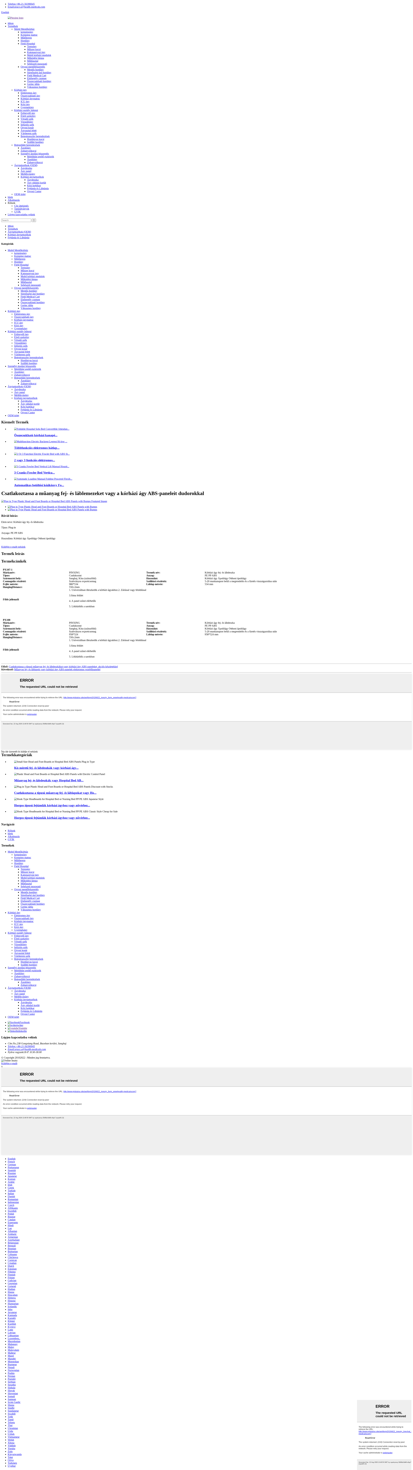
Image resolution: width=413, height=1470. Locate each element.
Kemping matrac (29, 34)
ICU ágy (25, 101)
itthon (11, 23)
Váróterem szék (29, 133)
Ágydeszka (26, 168)
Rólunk (11, 830)
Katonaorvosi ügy (36, 52)
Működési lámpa (35, 58)
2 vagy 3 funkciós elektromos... (34, 460)
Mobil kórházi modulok (39, 55)
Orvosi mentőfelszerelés (33, 66)
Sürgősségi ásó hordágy (39, 72)
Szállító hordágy (35, 142)
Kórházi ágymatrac (30, 98)
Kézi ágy (25, 104)
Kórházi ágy (20, 90)
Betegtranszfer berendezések (35, 136)
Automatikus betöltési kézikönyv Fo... (39, 485)
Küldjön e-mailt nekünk (13, 546)
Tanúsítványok (21, 208)
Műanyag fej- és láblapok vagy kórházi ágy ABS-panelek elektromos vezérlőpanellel (57, 669)
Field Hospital (28, 43)
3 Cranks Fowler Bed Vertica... (34, 472)
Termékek (13, 26)
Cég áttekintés (21, 205)
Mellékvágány (28, 174)
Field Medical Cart (36, 75)
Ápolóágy (26, 148)
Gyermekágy (27, 107)
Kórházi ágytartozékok (32, 176)
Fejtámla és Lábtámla (38, 188)
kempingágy (27, 32)
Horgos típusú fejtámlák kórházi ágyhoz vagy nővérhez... (52, 805)
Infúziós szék (27, 124)
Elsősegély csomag (36, 78)
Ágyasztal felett (28, 130)
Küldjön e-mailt (9, 1063)
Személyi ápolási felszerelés (35, 153)
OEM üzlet (19, 194)
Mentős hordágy (35, 69)
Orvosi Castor (34, 191)
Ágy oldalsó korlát (36, 182)
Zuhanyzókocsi (28, 150)
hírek (10, 197)
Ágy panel (26, 171)
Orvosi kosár (27, 127)
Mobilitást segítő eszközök (40, 156)
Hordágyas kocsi (35, 139)
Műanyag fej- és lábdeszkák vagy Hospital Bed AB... (49, 780)
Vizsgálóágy (27, 121)
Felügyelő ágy (28, 113)
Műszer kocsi (34, 49)
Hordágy (25, 40)
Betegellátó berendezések (27, 145)
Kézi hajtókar (34, 185)
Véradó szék (27, 119)
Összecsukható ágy (30, 95)
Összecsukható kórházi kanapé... (35, 435)
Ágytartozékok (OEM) (25, 165)
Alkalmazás (14, 200)
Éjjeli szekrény (28, 116)
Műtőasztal (32, 61)
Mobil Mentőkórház (24, 29)
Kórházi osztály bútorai (26, 110)
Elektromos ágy (29, 92)
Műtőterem (26, 37)
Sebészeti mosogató (37, 63)
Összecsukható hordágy (39, 81)
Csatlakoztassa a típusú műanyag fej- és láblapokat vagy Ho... (55, 792)
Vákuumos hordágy (37, 87)
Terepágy (32, 46)
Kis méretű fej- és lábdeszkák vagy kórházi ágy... (46, 768)
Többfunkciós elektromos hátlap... (37, 447)
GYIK (17, 211)
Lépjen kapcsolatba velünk (21, 214)
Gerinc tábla (33, 84)
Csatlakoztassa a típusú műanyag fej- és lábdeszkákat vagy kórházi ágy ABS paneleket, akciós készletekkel (63, 666)
